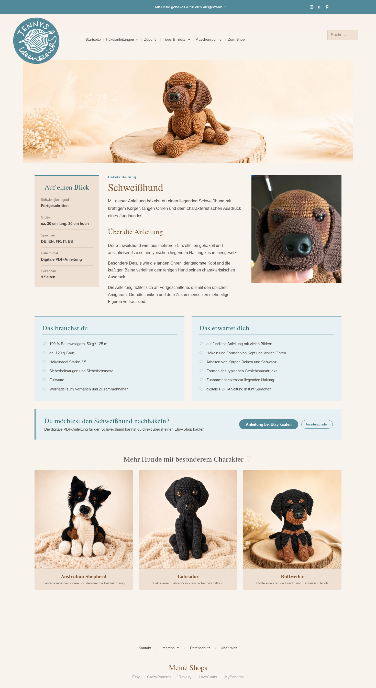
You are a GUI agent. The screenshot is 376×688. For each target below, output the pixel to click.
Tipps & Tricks (174, 39)
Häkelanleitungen (120, 39)
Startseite (93, 39)
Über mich (229, 648)
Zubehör (151, 39)
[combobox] (342, 35)
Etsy (136, 677)
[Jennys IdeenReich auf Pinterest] (327, 7)
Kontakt (145, 648)
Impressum (170, 648)
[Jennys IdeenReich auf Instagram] (311, 7)
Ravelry (185, 677)
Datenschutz (200, 648)
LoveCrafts (208, 677)
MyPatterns (234, 677)
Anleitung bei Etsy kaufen (269, 424)
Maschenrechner (209, 39)
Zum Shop (236, 39)
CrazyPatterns (159, 677)
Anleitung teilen (317, 424)
